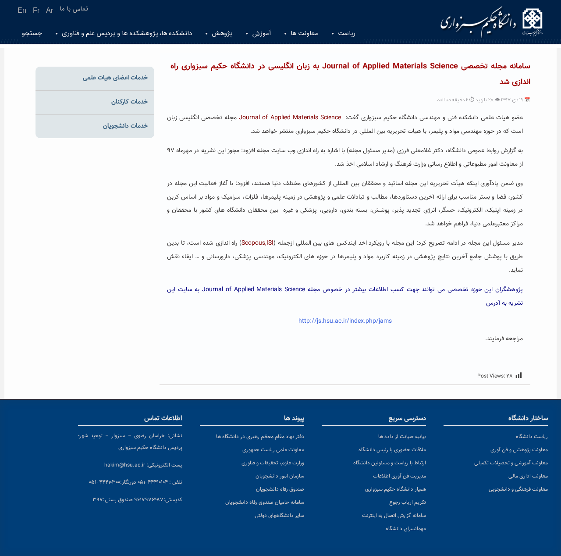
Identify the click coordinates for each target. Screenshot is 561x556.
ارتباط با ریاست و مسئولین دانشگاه (389, 463)
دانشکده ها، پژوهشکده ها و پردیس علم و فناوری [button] (127, 34)
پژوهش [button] (222, 34)
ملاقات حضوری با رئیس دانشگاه (392, 450)
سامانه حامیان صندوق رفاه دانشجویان (264, 502)
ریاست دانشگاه (532, 437)
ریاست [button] (346, 34)
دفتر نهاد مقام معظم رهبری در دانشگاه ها (260, 437)
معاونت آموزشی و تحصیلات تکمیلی (511, 463)
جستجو (32, 34)
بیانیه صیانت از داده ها (402, 437)
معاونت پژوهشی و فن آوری (519, 450)
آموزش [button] (261, 34)
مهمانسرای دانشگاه (406, 529)
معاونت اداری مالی (528, 476)
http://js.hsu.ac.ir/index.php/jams (345, 321)
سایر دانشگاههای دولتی (279, 516)
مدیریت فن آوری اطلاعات (399, 476)
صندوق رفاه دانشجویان (280, 489)
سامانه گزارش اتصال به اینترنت (394, 516)
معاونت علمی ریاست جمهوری (273, 450)
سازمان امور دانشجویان (280, 476)
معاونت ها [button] (304, 34)
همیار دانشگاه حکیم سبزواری (395, 489)
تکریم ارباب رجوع (407, 502)
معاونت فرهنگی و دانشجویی (518, 489)
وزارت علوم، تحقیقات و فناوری (272, 463)
